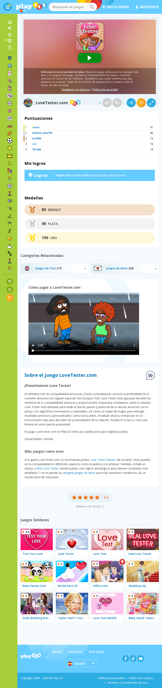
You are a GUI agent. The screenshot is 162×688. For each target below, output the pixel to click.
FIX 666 (36, 149)
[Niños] (9, 178)
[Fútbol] (9, 141)
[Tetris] (9, 171)
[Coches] (9, 126)
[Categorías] (9, 47)
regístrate (149, 7)
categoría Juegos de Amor (78, 473)
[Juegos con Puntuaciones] (10, 281)
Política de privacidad (110, 678)
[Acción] (9, 208)
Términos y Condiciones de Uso (127, 682)
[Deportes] (9, 133)
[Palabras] (9, 186)
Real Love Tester (47, 468)
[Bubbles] (9, 81)
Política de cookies (141, 678)
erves (36, 127)
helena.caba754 (42, 133)
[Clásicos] (9, 216)
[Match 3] (9, 58)
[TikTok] (133, 658)
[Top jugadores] (9, 41)
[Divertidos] (9, 148)
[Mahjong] (9, 73)
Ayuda (57, 651)
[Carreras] (9, 223)
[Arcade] (9, 193)
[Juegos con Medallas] (10, 289)
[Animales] (9, 253)
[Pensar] (9, 111)
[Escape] (9, 163)
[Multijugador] (9, 261)
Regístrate (63, 175)
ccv (34, 144)
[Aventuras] (9, 238)
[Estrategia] (9, 156)
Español (80, 663)
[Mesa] (9, 201)
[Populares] (9, 34)
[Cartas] (9, 88)
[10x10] (9, 103)
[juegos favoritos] (10, 297)
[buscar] (92, 7)
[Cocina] (9, 246)
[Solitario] (9, 96)
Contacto (75, 651)
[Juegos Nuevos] (9, 28)
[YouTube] (140, 658)
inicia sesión (118, 7)
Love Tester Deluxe (102, 460)
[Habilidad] (9, 231)
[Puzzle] (9, 66)
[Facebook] (125, 658)
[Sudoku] (9, 118)
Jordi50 (36, 138)
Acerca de (96, 651)
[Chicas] (9, 268)
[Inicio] (9, 22)
